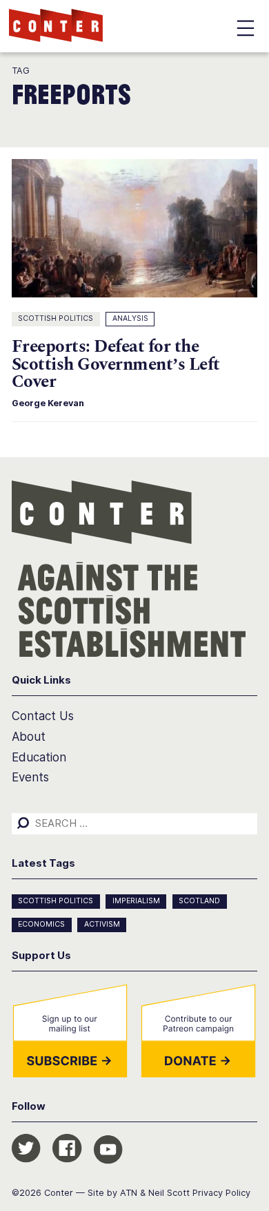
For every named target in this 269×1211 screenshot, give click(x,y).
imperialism (136, 900)
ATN (128, 1193)
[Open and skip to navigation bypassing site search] (245, 31)
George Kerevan (48, 403)
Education (39, 757)
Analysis (130, 318)
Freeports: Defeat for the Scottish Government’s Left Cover (116, 364)
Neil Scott (169, 1193)
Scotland (199, 900)
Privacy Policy (221, 1193)
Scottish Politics (55, 318)
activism (102, 924)
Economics (41, 924)
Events (30, 777)
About (29, 737)
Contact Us (43, 716)
